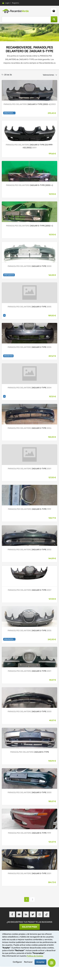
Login (7, 3)
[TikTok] (46, 914)
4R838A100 (8, 356)
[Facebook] (12, 914)
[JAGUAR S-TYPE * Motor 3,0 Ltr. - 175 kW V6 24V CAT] (29, 130)
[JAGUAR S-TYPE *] (29, 171)
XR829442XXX (9, 113)
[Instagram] (40, 914)
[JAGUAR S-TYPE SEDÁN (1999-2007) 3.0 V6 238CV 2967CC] (29, 252)
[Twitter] (33, 914)
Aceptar (40, 962)
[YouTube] (19, 914)
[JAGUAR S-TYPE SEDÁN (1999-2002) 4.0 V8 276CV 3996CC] (29, 657)
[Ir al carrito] (53, 11)
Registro (15, 3)
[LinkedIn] (26, 914)
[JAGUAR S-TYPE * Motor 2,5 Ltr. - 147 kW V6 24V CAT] (29, 90)
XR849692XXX (9, 639)
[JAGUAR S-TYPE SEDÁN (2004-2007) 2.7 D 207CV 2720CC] (29, 333)
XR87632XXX (9, 275)
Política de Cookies (35, 956)
